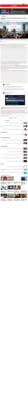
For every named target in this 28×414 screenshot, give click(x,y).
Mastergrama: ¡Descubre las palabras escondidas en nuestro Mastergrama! (14, 166)
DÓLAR (26, 7)
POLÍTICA (5, 7)
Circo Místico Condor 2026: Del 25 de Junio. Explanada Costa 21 (16, 151)
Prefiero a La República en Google (13, 118)
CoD (4, 115)
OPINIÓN (7, 7)
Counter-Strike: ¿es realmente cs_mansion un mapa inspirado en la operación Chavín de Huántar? (11, 126)
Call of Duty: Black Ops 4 (13, 115)
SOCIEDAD (13, 7)
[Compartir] (26, 41)
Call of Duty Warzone (18, 115)
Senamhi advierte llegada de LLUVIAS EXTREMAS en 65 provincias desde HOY (14, 143)
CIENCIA (17, 7)
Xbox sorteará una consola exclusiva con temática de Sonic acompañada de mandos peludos (12, 129)
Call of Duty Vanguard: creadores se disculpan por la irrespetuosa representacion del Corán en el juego (13, 108)
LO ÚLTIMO (2, 7)
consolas (26, 115)
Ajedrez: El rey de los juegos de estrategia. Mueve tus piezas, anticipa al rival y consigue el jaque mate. (12, 173)
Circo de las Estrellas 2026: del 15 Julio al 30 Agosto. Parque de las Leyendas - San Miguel (13, 148)
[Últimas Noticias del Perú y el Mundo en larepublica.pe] (14, 5)
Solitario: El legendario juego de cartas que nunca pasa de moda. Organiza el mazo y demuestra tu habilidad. (12, 169)
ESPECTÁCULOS (23, 7)
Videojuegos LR (4, 41)
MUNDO (15, 7)
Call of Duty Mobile (8, 115)
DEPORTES (20, 7)
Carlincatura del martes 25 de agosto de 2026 (18, 134)
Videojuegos (23, 115)
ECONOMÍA (10, 7)
